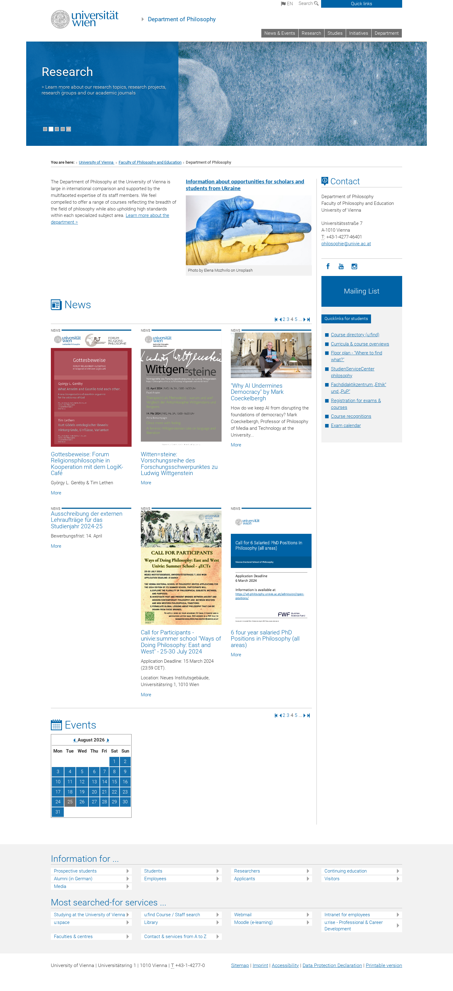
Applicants (244, 878)
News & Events (279, 33)
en (289, 3)
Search (306, 3)
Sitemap (240, 965)
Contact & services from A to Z (175, 936)
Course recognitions (351, 416)
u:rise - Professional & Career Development (353, 926)
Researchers (247, 871)
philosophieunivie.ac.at (346, 243)
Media (60, 886)
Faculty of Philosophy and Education (150, 162)
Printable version (384, 965)
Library (151, 922)
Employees (155, 878)
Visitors (332, 878)
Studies (335, 33)
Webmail (242, 914)
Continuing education (345, 871)
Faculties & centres (73, 936)
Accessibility (285, 965)
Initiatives (358, 33)
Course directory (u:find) (355, 335)
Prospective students (75, 871)
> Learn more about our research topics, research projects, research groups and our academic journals (104, 90)
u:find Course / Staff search (172, 914)
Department (387, 33)
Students (153, 871)
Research (311, 33)
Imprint (260, 965)
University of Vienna (96, 162)
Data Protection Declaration (332, 965)
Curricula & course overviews (360, 344)
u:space (62, 922)
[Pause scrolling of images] (68, 129)
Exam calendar (346, 425)
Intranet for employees (347, 914)
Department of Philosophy (182, 19)
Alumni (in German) (73, 878)
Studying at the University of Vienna (89, 914)
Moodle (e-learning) (253, 922)
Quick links (361, 3)
